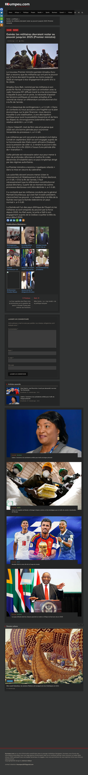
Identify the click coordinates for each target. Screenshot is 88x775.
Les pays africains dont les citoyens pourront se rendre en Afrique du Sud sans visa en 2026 (37, 617)
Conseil (62, 12)
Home (10, 12)
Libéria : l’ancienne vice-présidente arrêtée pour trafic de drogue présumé (32, 457)
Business (54, 12)
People (33, 12)
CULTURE (10, 664)
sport (18, 562)
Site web (11, 365)
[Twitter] (11, 220)
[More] (23, 220)
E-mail (10, 358)
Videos (70, 12)
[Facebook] (8, 220)
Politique (25, 12)
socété (18, 507)
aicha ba (24, 392)
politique (15, 30)
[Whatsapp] (17, 220)
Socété (40, 12)
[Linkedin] (14, 220)
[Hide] (0, 28)
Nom (10, 350)
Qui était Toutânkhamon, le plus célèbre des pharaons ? (24, 669)
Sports (47, 12)
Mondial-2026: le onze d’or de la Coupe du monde (26, 564)
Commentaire (13, 329)
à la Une (9, 30)
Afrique (17, 12)
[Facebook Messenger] (20, 220)
